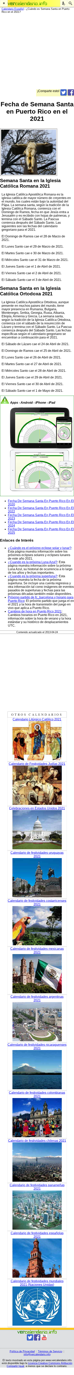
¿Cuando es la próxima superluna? (32, 576)
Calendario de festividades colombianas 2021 (37, 1094)
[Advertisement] (37, 52)
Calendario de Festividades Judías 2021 (37, 763)
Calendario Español (13, 8)
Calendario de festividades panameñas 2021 (37, 1186)
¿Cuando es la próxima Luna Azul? (32, 562)
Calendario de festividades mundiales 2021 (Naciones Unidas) (37, 1282)
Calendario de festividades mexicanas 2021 (37, 950)
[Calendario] (27, 3)
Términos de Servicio (50, 1351)
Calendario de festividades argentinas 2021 (37, 998)
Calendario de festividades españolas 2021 (37, 1234)
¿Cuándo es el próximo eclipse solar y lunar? (39, 548)
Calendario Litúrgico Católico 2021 (37, 719)
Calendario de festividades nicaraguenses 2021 (37, 1046)
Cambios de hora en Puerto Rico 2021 (35, 611)
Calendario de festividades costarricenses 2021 (37, 902)
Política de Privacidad (22, 1351)
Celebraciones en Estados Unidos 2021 (37, 808)
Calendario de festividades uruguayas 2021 (37, 854)
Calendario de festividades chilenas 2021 (37, 1140)
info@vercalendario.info (37, 1354)
